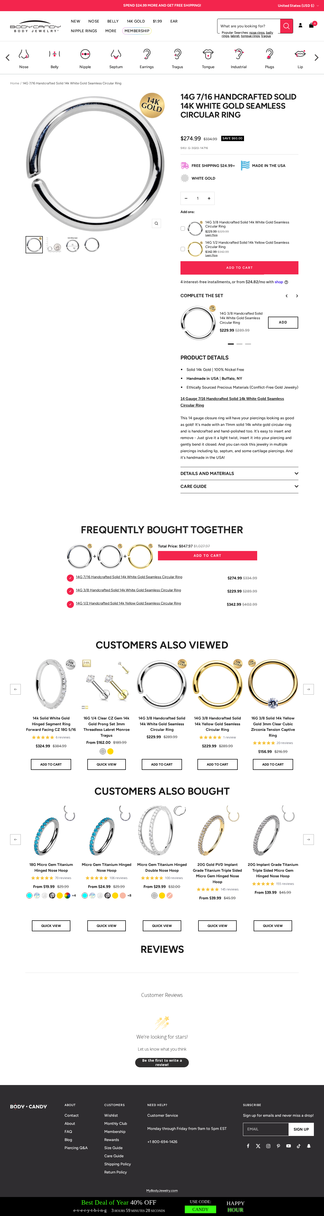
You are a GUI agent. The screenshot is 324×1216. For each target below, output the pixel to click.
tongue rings (250, 36)
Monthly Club (115, 1123)
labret (235, 36)
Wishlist (111, 1115)
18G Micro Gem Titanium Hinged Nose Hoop (51, 867)
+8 (129, 895)
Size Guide (113, 1148)
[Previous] (8, 57)
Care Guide (114, 1156)
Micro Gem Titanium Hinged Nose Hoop (106, 867)
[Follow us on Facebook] (248, 1146)
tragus (266, 36)
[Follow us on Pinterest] (278, 1146)
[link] (103, 751)
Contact (72, 1115)
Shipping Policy (117, 1164)
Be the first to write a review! (162, 1062)
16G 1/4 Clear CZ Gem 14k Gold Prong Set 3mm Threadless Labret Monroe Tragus (107, 727)
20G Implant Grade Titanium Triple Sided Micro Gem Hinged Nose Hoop (273, 870)
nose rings (257, 32)
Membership (115, 1131)
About (70, 1123)
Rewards (111, 1139)
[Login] (300, 26)
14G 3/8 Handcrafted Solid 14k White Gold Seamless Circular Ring (161, 724)
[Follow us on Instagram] (268, 1146)
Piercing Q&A (76, 1148)
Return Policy (115, 1172)
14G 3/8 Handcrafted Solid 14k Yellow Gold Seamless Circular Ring (217, 724)
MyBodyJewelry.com (162, 1190)
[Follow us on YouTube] (289, 1146)
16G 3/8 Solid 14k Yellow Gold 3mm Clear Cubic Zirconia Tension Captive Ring (273, 727)
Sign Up (301, 1129)
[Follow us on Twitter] (258, 1146)
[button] (15, 689)
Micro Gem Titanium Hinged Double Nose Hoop (162, 867)
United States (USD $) (296, 6)
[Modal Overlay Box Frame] (162, 1206)
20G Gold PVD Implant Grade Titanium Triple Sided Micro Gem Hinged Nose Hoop (217, 873)
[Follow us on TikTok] (299, 1146)
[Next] (315, 57)
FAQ (68, 1131)
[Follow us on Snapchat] (309, 1146)
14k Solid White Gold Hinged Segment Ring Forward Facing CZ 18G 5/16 (51, 724)
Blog (68, 1139)
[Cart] (311, 26)
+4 (74, 895)
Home (14, 83)
